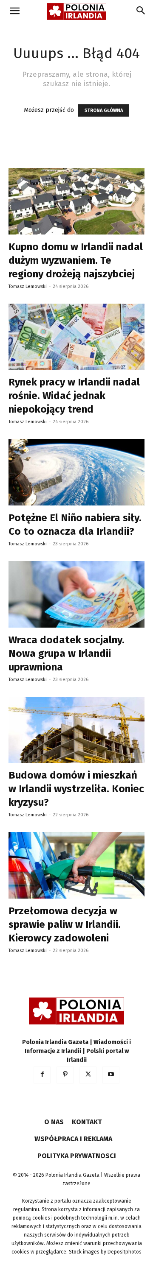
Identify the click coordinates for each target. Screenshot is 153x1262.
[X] (87, 1075)
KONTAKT (87, 1122)
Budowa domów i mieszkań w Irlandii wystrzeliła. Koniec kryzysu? (76, 788)
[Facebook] (42, 1075)
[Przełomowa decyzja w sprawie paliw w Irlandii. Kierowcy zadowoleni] (76, 865)
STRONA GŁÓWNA (104, 110)
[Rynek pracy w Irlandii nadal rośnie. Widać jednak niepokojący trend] (76, 337)
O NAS (54, 1122)
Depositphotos (125, 1252)
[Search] (141, 11)
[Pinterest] (65, 1075)
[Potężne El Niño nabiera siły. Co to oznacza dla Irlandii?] (76, 472)
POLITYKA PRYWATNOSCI (76, 1156)
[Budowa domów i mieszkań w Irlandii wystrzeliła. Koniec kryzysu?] (76, 730)
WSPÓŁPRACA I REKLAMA (73, 1139)
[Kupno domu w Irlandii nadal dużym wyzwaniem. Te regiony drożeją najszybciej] (76, 201)
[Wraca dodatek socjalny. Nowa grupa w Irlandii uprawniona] (76, 594)
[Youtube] (110, 1075)
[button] (14, 11)
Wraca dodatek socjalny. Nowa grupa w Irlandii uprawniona (66, 653)
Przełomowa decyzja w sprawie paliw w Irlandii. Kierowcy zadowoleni (64, 924)
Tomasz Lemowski (27, 286)
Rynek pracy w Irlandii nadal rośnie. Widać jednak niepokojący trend (74, 395)
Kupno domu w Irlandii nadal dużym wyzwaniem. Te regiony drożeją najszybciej (75, 260)
